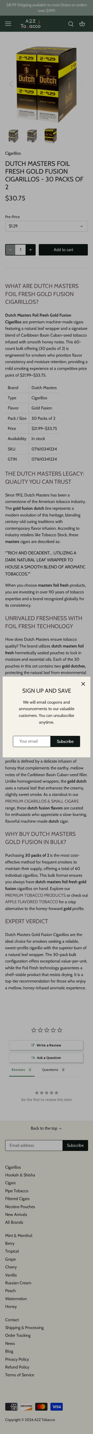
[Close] (83, 684)
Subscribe (65, 741)
